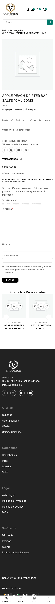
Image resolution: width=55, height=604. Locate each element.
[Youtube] (19, 150)
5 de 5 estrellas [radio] (36, 203)
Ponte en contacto (28, 144)
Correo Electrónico (12, 255)
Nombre (7, 244)
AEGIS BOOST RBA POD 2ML (41, 327)
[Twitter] (13, 393)
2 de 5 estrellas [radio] (8, 203)
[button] (28, 9)
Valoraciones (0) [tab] (12, 158)
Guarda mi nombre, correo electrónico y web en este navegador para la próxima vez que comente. (28, 269)
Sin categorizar (17, 30)
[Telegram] (26, 150)
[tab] (12, 159)
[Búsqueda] (50, 22)
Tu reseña (7, 209)
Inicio (4, 30)
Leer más (14, 306)
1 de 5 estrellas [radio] (3, 203)
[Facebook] (5, 150)
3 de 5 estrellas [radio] (16, 203)
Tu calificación (9, 200)
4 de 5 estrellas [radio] (25, 203)
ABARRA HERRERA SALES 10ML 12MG (14, 327)
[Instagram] (12, 150)
